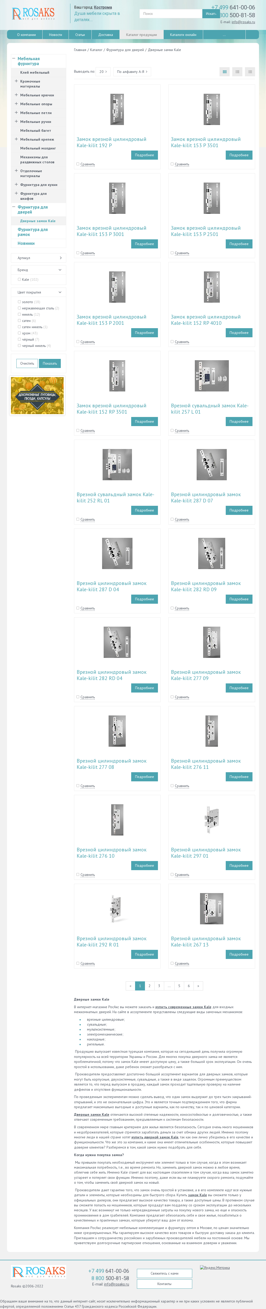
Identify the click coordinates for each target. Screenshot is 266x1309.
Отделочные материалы (31, 173)
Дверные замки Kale (91, 1114)
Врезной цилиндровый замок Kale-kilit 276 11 (206, 763)
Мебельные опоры (36, 104)
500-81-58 (235, 15)
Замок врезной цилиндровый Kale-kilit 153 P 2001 (112, 319)
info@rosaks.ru (243, 22)
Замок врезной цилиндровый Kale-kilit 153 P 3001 (112, 231)
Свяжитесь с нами (164, 1273)
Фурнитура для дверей (33, 209)
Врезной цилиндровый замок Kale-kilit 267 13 (206, 941)
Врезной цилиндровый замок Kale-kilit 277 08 (112, 763)
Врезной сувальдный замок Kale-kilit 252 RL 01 (115, 497)
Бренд (23, 269)
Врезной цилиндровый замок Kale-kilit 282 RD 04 (112, 675)
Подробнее (144, 155)
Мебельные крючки (37, 95)
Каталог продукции (141, 34)
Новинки (26, 243)
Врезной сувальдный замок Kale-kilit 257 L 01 (210, 408)
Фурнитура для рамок (33, 232)
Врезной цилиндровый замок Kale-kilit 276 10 (112, 852)
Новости (55, 34)
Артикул (24, 257)
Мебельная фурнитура (29, 61)
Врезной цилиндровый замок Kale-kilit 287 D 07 (206, 497)
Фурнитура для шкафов (33, 196)
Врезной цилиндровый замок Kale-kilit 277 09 (206, 675)
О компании (26, 34)
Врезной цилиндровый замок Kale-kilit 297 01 (206, 852)
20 (101, 71)
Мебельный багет (35, 130)
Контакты (164, 1283)
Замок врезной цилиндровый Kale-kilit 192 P (112, 142)
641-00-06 (233, 7)
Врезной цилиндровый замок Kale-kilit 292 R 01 (112, 941)
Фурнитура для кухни (38, 184)
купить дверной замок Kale (154, 1137)
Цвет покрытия (29, 292)
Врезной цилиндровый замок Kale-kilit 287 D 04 (112, 586)
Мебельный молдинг (38, 148)
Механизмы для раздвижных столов (37, 159)
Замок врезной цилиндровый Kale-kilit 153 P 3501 (206, 142)
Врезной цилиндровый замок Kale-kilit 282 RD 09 (206, 586)
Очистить (27, 363)
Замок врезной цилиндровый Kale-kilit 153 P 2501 (206, 231)
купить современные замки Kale (183, 1007)
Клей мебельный (34, 72)
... (224, 34)
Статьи (80, 34)
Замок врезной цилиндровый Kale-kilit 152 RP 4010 (206, 319)
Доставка (105, 34)
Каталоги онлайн (183, 34)
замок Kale (197, 1195)
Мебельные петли (36, 112)
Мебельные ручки (35, 121)
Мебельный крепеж (37, 139)
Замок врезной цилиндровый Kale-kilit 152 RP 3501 (112, 408)
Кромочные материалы (30, 84)
